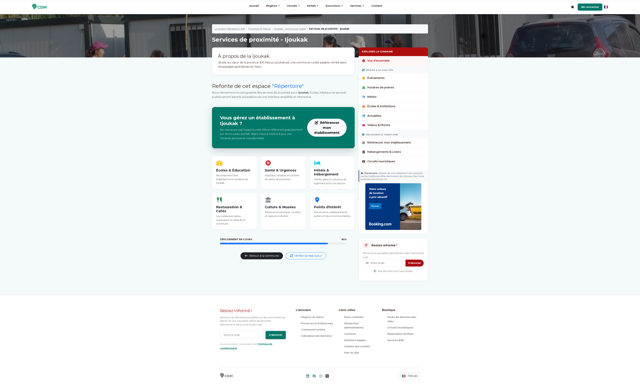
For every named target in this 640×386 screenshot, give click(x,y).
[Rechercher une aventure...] (572, 6)
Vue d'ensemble (378, 60)
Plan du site (351, 352)
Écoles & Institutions (381, 106)
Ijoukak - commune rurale (290, 28)
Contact (376, 5)
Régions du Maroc (312, 317)
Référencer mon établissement (327, 128)
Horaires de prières (380, 87)
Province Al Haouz (259, 28)
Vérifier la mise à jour (308, 255)
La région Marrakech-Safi (230, 28)
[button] (590, 6)
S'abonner (414, 263)
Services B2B (395, 340)
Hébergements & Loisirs (384, 151)
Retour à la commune (264, 255)
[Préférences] (606, 7)
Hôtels (311, 5)
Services (356, 5)
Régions (271, 5)
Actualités (374, 115)
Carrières (350, 333)
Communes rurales (313, 329)
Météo (371, 96)
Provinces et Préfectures (317, 323)
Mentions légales (355, 340)
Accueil (254, 5)
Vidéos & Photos (378, 125)
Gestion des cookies (357, 346)
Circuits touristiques (381, 161)
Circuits (292, 5)
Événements (376, 78)
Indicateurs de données (316, 335)
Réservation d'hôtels (400, 333)
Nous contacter (354, 317)
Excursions (333, 5)
